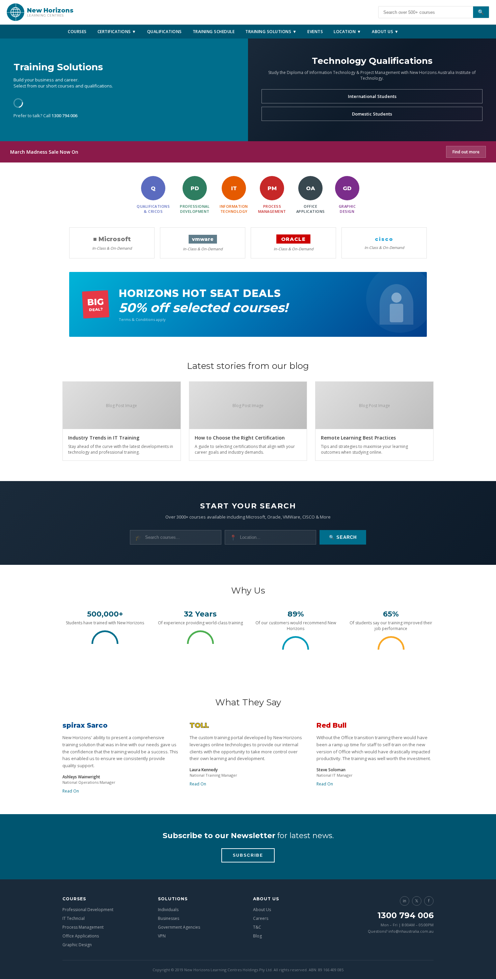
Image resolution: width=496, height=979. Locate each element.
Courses (77, 31)
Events (315, 31)
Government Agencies (179, 927)
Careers (260, 918)
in (404, 901)
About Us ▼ (385, 31)
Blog (257, 936)
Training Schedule (214, 31)
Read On (70, 791)
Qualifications (164, 31)
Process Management (83, 927)
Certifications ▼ (117, 31)
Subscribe (248, 855)
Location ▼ (347, 31)
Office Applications (80, 936)
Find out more (465, 152)
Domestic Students (372, 114)
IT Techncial (73, 918)
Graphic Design (77, 945)
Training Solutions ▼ (271, 31)
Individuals (168, 909)
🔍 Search (343, 537)
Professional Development (87, 909)
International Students (372, 96)
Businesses (168, 918)
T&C (257, 927)
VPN (162, 936)
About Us (262, 909)
